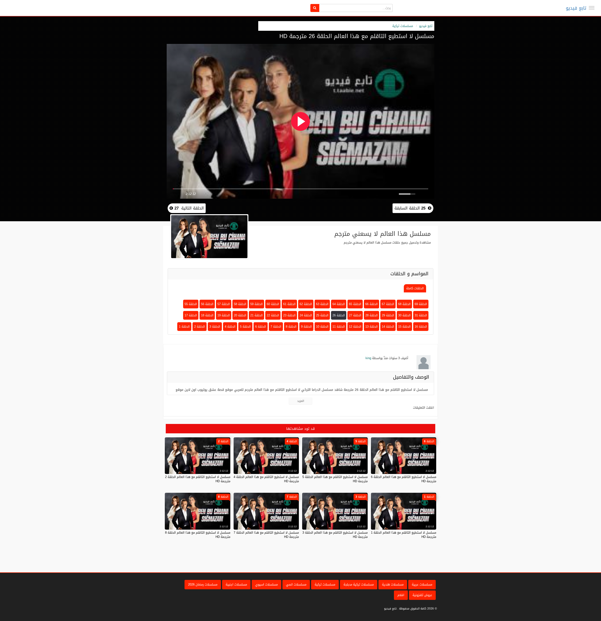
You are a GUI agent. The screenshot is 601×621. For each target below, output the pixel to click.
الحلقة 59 (256, 304)
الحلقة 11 (338, 327)
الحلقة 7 (275, 327)
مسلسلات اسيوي (266, 584)
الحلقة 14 (388, 327)
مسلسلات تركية (402, 26)
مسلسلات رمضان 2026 (202, 584)
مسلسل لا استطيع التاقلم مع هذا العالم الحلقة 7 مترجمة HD (266, 535)
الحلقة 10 (322, 327)
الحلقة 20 (240, 315)
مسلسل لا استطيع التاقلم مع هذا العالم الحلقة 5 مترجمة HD (335, 479)
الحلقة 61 (289, 304)
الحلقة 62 (306, 304)
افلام (400, 595)
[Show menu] (592, 8)
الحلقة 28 (371, 315)
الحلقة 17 (191, 315)
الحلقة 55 (191, 304)
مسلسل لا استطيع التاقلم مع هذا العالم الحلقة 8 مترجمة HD (197, 535)
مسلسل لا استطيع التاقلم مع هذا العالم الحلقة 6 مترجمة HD (403, 479)
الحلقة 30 (404, 315)
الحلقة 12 (355, 327)
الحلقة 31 (421, 315)
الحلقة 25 (322, 315)
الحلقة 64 (338, 304)
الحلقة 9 (306, 327)
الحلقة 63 (322, 304)
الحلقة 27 (355, 315)
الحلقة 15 (404, 327)
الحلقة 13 (371, 327)
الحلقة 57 (223, 304)
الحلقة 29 (388, 315)
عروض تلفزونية (422, 595)
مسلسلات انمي (296, 584)
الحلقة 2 (199, 327)
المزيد (300, 401)
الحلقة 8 (291, 327)
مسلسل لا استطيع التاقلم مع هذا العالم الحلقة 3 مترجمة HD (335, 535)
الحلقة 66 (371, 304)
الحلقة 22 (273, 315)
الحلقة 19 (223, 315)
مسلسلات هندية (393, 584)
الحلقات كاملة (415, 288)
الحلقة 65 (355, 304)
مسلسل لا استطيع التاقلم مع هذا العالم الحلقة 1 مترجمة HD (403, 535)
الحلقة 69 (421, 304)
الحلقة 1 (184, 327)
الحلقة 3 (214, 327)
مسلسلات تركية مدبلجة (358, 584)
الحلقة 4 (230, 327)
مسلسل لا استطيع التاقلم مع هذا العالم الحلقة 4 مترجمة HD (266, 479)
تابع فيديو (576, 8)
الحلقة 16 (421, 327)
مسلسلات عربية (422, 584)
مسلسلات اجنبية (236, 584)
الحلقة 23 (289, 315)
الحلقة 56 (207, 304)
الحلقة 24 (306, 315)
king (368, 358)
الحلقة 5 (245, 327)
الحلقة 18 (207, 315)
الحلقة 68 (404, 304)
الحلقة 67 (388, 304)
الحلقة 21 (256, 315)
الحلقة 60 (273, 304)
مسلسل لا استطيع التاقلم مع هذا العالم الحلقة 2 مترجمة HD (197, 479)
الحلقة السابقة (409, 208)
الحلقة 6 (260, 327)
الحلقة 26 (338, 315)
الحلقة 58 (240, 304)
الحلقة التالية (188, 208)
